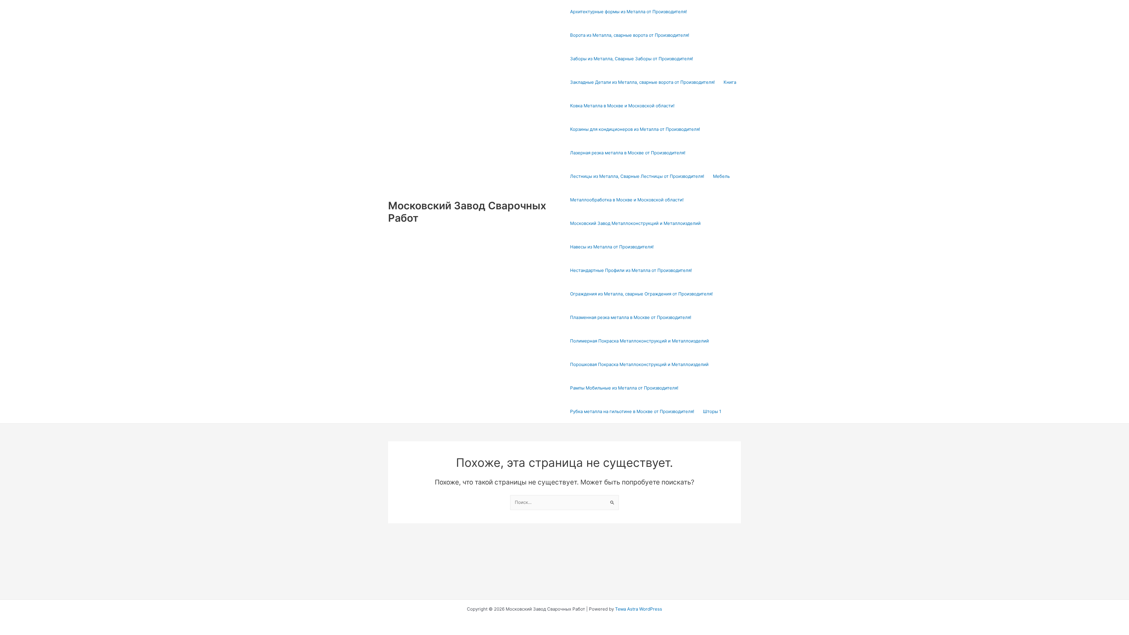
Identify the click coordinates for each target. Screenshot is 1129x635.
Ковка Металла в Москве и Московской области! (622, 105)
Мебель (721, 176)
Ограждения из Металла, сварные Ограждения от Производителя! (641, 294)
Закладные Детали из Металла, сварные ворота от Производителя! (642, 82)
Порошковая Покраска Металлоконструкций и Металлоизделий (639, 364)
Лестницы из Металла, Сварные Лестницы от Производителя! (637, 176)
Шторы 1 (712, 411)
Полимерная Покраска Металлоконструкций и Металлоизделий (639, 341)
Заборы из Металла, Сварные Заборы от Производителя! (631, 58)
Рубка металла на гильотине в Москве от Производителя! (632, 411)
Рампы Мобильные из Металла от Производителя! (624, 388)
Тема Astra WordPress (638, 609)
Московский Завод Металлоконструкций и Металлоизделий (635, 223)
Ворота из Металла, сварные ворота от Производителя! (629, 35)
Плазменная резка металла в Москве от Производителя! (630, 317)
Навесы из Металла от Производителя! (612, 247)
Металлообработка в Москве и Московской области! (627, 200)
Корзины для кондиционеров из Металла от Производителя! (635, 129)
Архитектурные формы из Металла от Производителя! (628, 11)
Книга (730, 82)
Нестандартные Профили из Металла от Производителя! (631, 270)
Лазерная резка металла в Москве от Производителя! (627, 153)
